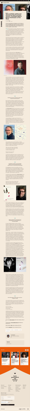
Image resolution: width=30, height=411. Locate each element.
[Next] (27, 350)
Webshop (24, 0)
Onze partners (2, 388)
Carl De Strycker (3, 363)
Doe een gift (2, 387)
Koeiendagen (10, 327)
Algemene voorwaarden (18, 389)
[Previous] (25, 350)
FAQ (19, 0)
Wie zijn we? (9, 387)
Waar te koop (24, 386)
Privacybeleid (17, 390)
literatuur (15, 379)
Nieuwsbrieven (17, 387)
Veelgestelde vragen (18, 386)
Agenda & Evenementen (18, 388)
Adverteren (24, 388)
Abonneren (24, 387)
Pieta (11, 325)
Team (10, 389)
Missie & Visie (9, 388)
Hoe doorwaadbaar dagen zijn (15, 322)
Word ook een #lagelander (4, 386)
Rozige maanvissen (12, 319)
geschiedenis (15, 377)
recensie (6, 358)
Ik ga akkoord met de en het (7, 400)
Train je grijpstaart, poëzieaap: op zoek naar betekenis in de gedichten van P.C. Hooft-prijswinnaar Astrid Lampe (15, 361)
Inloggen (26, 0)
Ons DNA (9, 386)
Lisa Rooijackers (8, 20)
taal (15, 378)
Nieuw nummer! (2, 0)
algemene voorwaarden (7, 400)
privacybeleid (11, 400)
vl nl (15, 381)
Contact (21, 0)
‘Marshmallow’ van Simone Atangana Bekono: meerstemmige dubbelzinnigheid (24, 360)
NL (17, 0)
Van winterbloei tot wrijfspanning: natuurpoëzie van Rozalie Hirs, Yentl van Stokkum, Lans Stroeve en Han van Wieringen (5, 361)
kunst (15, 376)
